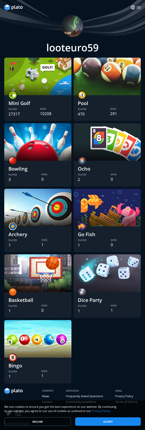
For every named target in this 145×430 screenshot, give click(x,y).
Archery (17, 234)
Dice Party (90, 300)
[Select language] (133, 7)
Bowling (18, 168)
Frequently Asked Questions (84, 396)
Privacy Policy (124, 396)
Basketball (20, 300)
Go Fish (86, 234)
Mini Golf (19, 103)
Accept (108, 421)
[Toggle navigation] (139, 7)
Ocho (84, 168)
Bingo (15, 365)
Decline (37, 421)
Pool (83, 103)
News (45, 396)
